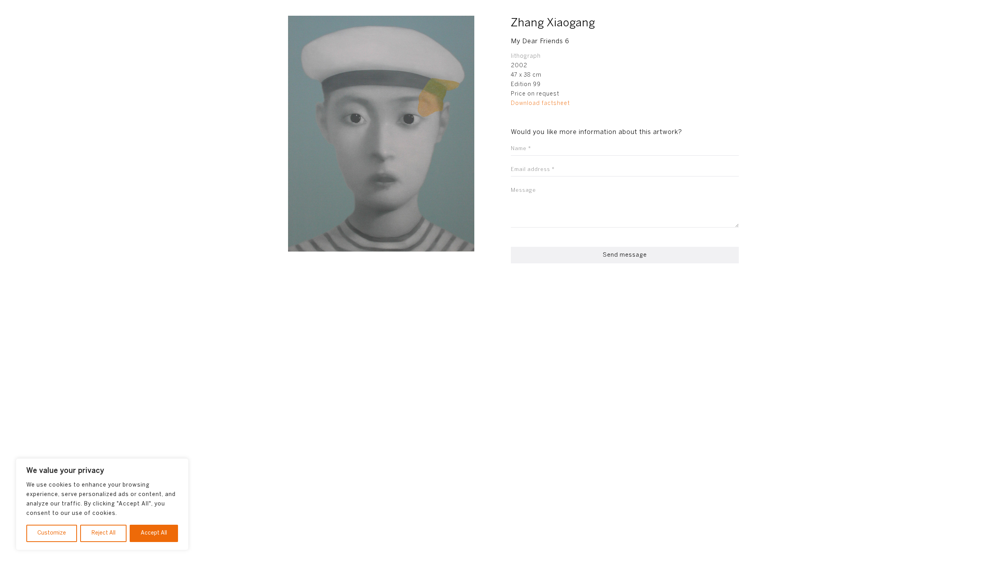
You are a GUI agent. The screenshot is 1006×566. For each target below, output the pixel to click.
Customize (51, 533)
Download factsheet (540, 103)
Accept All (154, 533)
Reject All (104, 533)
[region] (102, 504)
